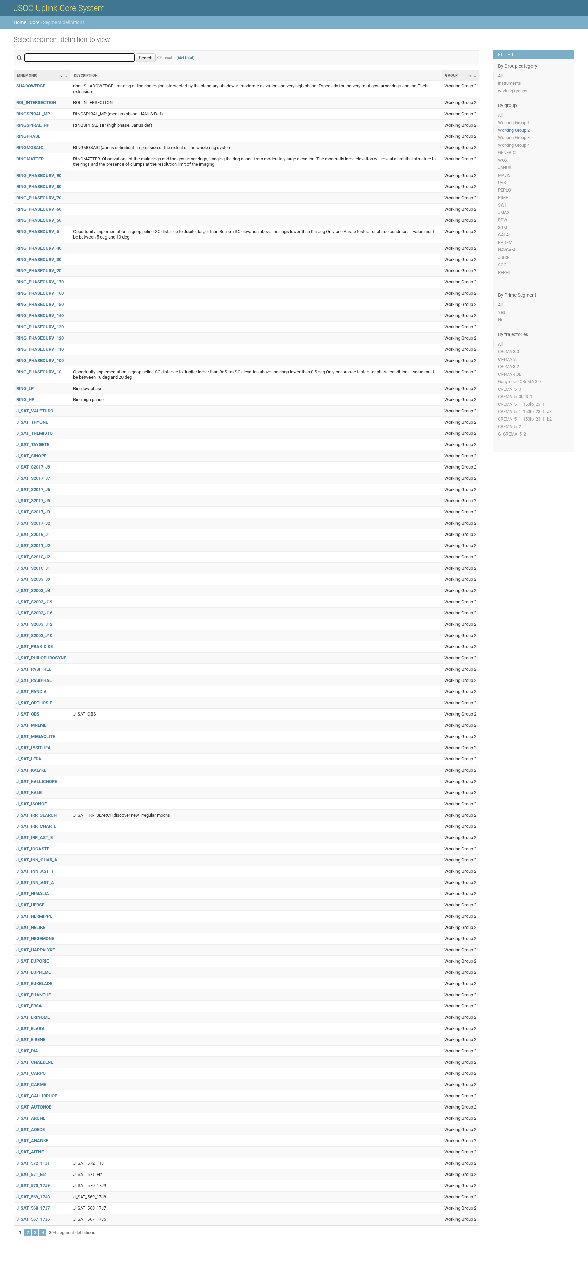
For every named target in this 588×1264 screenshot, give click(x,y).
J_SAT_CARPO (31, 1073)
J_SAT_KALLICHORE (36, 781)
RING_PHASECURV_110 (40, 349)
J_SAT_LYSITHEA (33, 747)
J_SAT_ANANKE (32, 1140)
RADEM (505, 242)
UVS (502, 182)
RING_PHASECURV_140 (40, 315)
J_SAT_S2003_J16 (34, 612)
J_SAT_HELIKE (30, 927)
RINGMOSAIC (30, 147)
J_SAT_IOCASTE (32, 848)
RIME (503, 197)
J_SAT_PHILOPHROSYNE (41, 657)
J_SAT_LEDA (29, 758)
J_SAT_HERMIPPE (34, 916)
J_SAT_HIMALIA (32, 893)
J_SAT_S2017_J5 (33, 500)
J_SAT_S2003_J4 (33, 590)
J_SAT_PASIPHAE (34, 680)
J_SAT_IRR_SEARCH (36, 815)
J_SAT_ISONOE (31, 803)
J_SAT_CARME (31, 1084)
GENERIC (507, 152)
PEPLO (504, 190)
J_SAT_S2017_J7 (33, 478)
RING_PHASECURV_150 (40, 304)
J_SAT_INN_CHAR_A (37, 860)
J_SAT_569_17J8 (33, 1196)
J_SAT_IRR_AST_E (34, 837)
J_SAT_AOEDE (30, 1129)
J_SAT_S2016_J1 (33, 534)
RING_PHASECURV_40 (38, 248)
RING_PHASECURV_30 (38, 259)
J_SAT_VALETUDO (34, 410)
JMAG (504, 212)
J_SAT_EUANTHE (33, 994)
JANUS (504, 167)
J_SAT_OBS (27, 714)
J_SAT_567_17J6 (33, 1219)
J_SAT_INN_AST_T (35, 871)
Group (451, 75)
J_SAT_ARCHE (30, 1118)
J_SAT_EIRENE (30, 1039)
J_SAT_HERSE (30, 904)
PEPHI (504, 272)
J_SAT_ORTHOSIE (34, 702)
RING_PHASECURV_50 (38, 220)
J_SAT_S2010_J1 (33, 568)
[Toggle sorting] (66, 76)
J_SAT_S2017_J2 (33, 523)
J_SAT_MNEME (31, 725)
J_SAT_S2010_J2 (33, 556)
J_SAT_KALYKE (31, 770)
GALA (503, 234)
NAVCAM (506, 249)
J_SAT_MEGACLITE (35, 736)
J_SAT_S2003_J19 (34, 601)
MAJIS (504, 175)
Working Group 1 (514, 122)
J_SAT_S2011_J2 (33, 545)
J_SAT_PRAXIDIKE (34, 646)
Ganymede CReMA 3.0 (519, 381)
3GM (502, 227)
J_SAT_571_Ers (31, 1174)
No (500, 319)
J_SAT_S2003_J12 (34, 624)
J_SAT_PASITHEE (33, 669)
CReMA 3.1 (508, 359)
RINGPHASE (28, 136)
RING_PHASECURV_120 (40, 338)
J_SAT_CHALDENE (34, 1062)
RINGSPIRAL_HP (32, 125)
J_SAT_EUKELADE (34, 983)
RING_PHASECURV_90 (38, 175)
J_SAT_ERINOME (33, 1017)
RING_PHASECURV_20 (38, 270)
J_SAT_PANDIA (31, 691)
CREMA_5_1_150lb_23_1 (521, 404)
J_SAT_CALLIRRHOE (36, 1095)
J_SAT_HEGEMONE (35, 938)
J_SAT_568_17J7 (33, 1208)
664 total (185, 57)
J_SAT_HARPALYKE (35, 949)
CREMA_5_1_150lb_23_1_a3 (525, 411)
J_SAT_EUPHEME (33, 972)
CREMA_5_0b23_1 (515, 396)
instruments (509, 83)
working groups (512, 90)
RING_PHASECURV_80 (38, 186)
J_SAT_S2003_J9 (33, 579)
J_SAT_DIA (27, 1050)
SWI (502, 205)
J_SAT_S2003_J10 (34, 635)
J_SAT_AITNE (30, 1151)
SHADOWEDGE (30, 85)
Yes (501, 312)
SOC (502, 264)
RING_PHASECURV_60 (38, 209)
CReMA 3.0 (508, 351)
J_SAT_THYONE (32, 422)
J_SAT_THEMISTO (34, 433)
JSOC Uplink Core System (59, 8)
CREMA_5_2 (509, 426)
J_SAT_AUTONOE (33, 1107)
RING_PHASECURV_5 (37, 231)
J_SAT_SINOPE (31, 455)
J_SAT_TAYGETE (32, 444)
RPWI (503, 220)
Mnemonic (27, 75)
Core (34, 22)
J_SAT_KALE (29, 792)
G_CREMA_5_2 (512, 434)
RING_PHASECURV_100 (40, 360)
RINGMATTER (30, 158)
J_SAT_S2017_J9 (33, 467)
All (500, 75)
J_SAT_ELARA (30, 1028)
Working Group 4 (514, 145)
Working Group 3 (514, 137)
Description (86, 75)
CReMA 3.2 (508, 366)
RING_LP (25, 388)
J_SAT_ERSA (29, 1005)
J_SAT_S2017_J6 (33, 489)
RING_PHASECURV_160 (40, 293)
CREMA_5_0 (509, 389)
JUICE (503, 257)
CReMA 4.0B (510, 374)
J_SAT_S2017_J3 (33, 511)
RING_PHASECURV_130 (40, 326)
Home (20, 22)
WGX (503, 160)
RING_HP (25, 399)
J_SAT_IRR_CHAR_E (36, 826)
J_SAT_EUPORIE (32, 961)
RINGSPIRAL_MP (33, 113)
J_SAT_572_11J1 (33, 1163)
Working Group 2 (514, 130)
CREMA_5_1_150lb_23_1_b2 (525, 419)
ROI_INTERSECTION (36, 102)
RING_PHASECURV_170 (40, 281)
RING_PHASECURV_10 (38, 371)
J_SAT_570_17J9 (33, 1185)
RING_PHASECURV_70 (38, 197)
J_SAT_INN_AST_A (35, 882)
